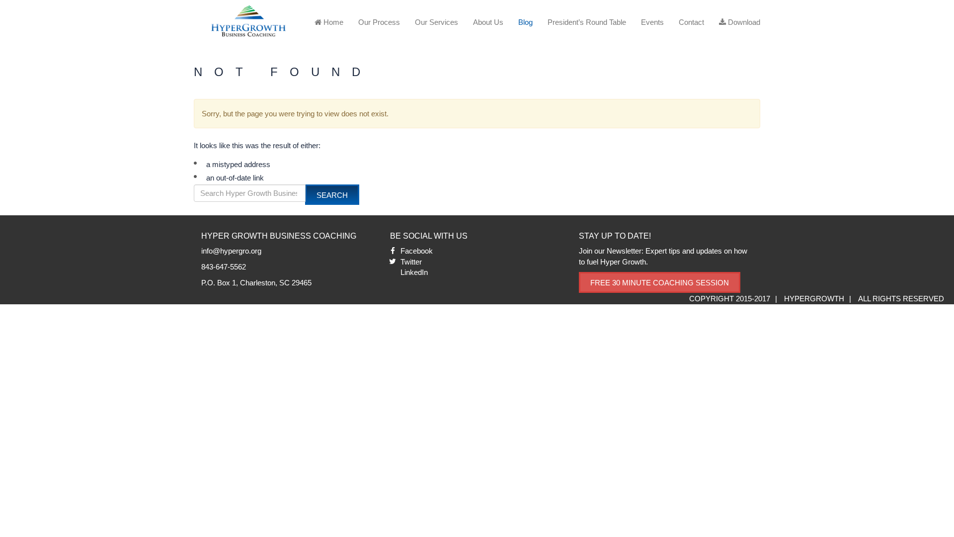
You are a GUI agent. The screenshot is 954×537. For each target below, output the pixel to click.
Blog (525, 22)
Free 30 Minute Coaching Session (659, 282)
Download (743, 22)
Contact (691, 22)
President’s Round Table (587, 22)
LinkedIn (414, 272)
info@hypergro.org (231, 251)
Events (652, 22)
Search (332, 195)
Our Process (379, 22)
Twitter (411, 262)
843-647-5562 (223, 267)
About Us (488, 22)
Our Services (436, 22)
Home (332, 22)
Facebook (416, 251)
